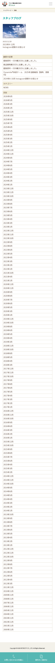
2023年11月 (8, 192)
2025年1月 (7, 146)
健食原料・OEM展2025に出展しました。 (20, 68)
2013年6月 (7, 529)
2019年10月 (8, 322)
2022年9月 (7, 242)
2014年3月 (7, 503)
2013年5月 (7, 533)
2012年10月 (8, 556)
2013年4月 (7, 537)
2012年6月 (7, 572)
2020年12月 (8, 284)
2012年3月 (7, 583)
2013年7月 (7, 526)
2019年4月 (7, 338)
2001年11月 (8, 625)
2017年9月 (7, 380)
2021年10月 (8, 272)
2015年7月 (7, 457)
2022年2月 (7, 265)
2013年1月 (7, 545)
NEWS (6, 87)
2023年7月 (7, 207)
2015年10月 (8, 445)
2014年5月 (7, 495)
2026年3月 (7, 104)
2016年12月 (8, 410)
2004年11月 (8, 614)
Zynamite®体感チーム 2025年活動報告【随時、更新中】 (26, 73)
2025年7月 (7, 123)
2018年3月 (7, 364)
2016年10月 (8, 418)
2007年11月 (8, 602)
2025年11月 (8, 111)
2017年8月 (7, 384)
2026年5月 (7, 100)
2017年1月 (7, 407)
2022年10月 (8, 238)
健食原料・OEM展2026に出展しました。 (20, 60)
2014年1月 (7, 510)
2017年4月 (7, 395)
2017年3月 (7, 399)
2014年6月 (7, 491)
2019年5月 (7, 334)
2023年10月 (8, 196)
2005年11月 (8, 610)
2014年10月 (8, 483)
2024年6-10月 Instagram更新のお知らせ (20, 78)
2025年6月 (7, 127)
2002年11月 (8, 621)
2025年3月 (7, 138)
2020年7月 (7, 299)
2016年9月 (7, 422)
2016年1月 (7, 437)
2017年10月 (8, 376)
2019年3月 (7, 341)
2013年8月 (7, 522)
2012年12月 (8, 549)
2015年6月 (7, 460)
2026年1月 (7, 107)
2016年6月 (7, 426)
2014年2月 (7, 506)
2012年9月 (7, 560)
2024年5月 (7, 169)
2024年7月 (7, 161)
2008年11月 (8, 598)
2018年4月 (7, 361)
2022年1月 (7, 269)
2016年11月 (8, 414)
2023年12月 (8, 188)
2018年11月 (8, 345)
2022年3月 (7, 261)
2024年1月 (7, 184)
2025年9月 (7, 119)
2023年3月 (7, 223)
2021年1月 (7, 280)
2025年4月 (7, 134)
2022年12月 (8, 230)
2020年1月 (7, 315)
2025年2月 (7, 142)
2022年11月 (8, 234)
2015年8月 (7, 453)
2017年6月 (7, 387)
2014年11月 (8, 480)
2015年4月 (7, 464)
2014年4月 (7, 499)
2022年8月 (7, 246)
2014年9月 (7, 487)
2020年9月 (7, 292)
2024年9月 (7, 157)
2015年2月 (7, 472)
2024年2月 (7, 180)
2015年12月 (8, 441)
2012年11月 (8, 552)
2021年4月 (7, 276)
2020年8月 (7, 295)
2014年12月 (8, 476)
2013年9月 (7, 518)
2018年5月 (7, 357)
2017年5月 (7, 391)
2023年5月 (7, 215)
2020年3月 (7, 311)
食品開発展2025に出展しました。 (17, 64)
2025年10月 (8, 115)
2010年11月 (8, 591)
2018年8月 (7, 353)
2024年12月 (8, 150)
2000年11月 (8, 629)
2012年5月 (7, 575)
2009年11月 (8, 595)
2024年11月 (8, 154)
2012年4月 (7, 579)
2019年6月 (7, 330)
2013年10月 (8, 514)
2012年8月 (7, 564)
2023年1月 (7, 226)
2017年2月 (7, 403)
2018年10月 (8, 349)
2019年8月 (7, 326)
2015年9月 (7, 449)
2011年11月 (8, 587)
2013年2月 (7, 541)
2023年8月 (7, 203)
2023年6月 (7, 211)
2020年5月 (7, 307)
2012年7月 (7, 568)
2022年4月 (7, 257)
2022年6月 (7, 249)
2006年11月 (8, 606)
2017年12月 (8, 368)
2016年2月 (7, 434)
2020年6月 (7, 303)
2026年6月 (7, 96)
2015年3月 (7, 468)
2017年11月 (8, 372)
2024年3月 (7, 177)
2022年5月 (7, 253)
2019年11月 (8, 318)
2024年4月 (7, 173)
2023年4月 (7, 219)
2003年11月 (8, 618)
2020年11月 (8, 288)
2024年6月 (7, 165)
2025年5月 (7, 131)
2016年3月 (7, 430)
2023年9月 (7, 200)
